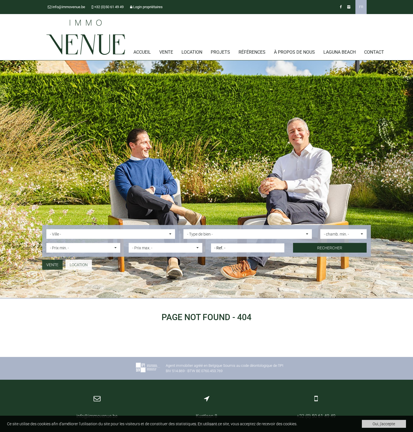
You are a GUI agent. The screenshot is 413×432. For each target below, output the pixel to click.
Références (252, 52)
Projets (220, 52)
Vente (166, 52)
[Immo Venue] (85, 37)
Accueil (142, 52)
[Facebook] (340, 6)
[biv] (148, 368)
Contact (374, 52)
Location (191, 52)
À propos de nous (294, 52)
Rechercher (329, 248)
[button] (110, 234)
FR (361, 7)
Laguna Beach (339, 52)
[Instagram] (349, 6)
